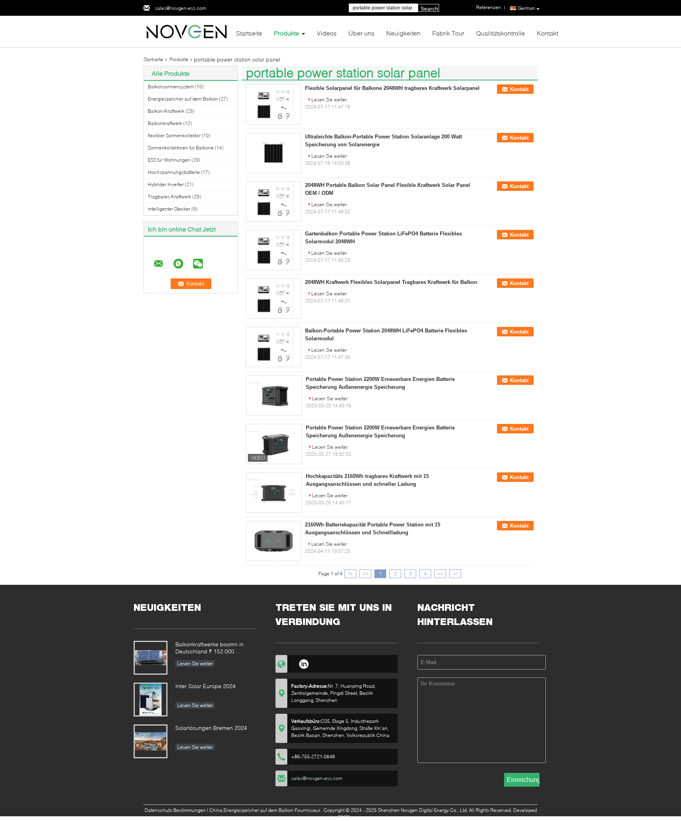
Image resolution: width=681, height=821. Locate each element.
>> (440, 574)
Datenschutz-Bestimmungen (175, 810)
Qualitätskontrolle (500, 33)
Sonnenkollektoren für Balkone (181, 148)
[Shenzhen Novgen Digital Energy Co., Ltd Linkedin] (304, 663)
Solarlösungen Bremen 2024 (211, 727)
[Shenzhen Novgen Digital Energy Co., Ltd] (186, 31)
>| (455, 574)
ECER (344, 817)
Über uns (361, 33)
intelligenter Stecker (169, 209)
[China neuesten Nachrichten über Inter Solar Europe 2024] (150, 699)
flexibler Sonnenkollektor (174, 135)
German (526, 8)
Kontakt (547, 33)
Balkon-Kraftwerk (166, 111)
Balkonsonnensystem (171, 87)
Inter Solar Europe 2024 (205, 686)
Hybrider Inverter (166, 184)
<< (365, 574)
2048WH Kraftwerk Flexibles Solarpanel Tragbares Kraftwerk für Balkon (391, 282)
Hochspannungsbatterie (174, 172)
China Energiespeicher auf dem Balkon (251, 810)
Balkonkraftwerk (165, 123)
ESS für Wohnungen (169, 160)
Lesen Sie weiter (329, 100)
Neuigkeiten (403, 33)
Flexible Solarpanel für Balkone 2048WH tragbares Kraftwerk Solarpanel (392, 88)
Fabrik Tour (448, 33)
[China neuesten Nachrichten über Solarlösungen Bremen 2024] (150, 741)
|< (350, 574)
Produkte (286, 33)
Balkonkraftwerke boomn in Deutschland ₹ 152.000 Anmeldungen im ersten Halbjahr (209, 648)
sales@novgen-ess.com (180, 8)
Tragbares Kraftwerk (169, 197)
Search (429, 9)
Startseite (249, 33)
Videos (327, 33)
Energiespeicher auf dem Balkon (183, 99)
